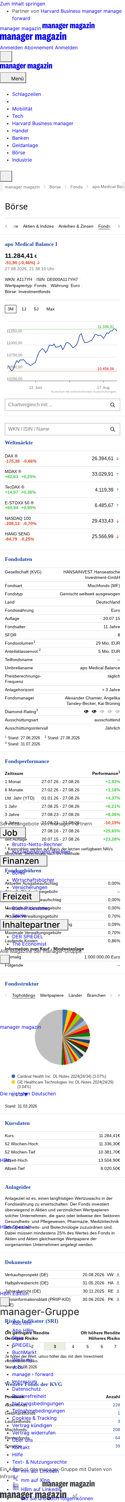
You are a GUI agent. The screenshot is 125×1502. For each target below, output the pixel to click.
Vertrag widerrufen (34, 1433)
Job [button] (11, 833)
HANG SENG (17, 533)
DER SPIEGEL (27, 936)
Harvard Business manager (72, 11)
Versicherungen (29, 887)
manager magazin (22, 186)
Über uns (22, 1440)
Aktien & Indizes (38, 226)
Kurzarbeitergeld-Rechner (41, 852)
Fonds (76, 186)
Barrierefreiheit (29, 1396)
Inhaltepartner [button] (32, 924)
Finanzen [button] (21, 861)
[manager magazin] (26, 68)
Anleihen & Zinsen (76, 226)
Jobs (17, 1367)
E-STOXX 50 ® (19, 502)
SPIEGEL (22, 1345)
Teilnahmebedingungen (38, 1411)
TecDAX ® (14, 487)
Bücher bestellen (31, 908)
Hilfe (17, 1454)
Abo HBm (23, 1330)
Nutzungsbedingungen (38, 1403)
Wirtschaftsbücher (33, 880)
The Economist (29, 944)
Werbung (22, 1360)
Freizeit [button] (18, 896)
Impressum (24, 1381)
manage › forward (32, 1374)
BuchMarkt (24, 1352)
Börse (55, 186)
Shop (18, 1338)
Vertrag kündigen (32, 1425)
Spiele (19, 915)
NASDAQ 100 (18, 518)
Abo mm (22, 1323)
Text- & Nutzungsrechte (39, 1462)
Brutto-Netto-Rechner (37, 844)
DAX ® (11, 455)
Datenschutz (26, 1389)
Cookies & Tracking (34, 1418)
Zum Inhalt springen (22, 4)
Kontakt (21, 1447)
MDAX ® (13, 471)
